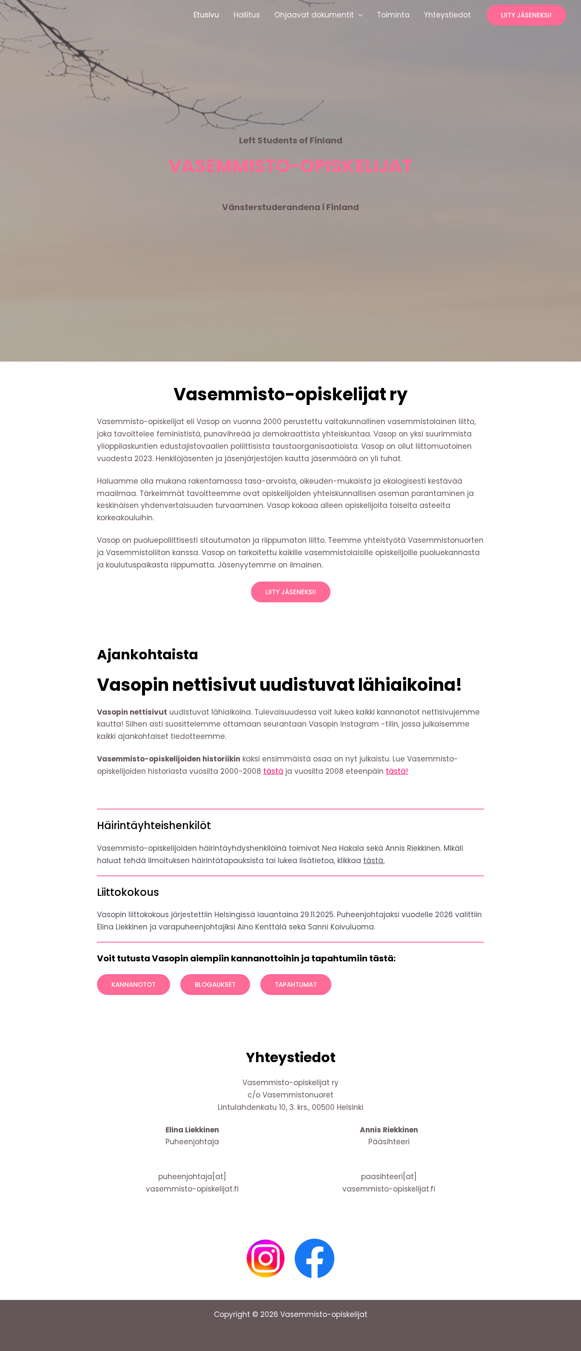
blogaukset (215, 984)
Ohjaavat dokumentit (314, 15)
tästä (273, 771)
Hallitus (247, 15)
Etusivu (206, 15)
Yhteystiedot (447, 15)
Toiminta (393, 15)
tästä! (397, 771)
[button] (526, 15)
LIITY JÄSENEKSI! (290, 591)
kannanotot (133, 984)
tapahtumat (296, 984)
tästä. (373, 860)
